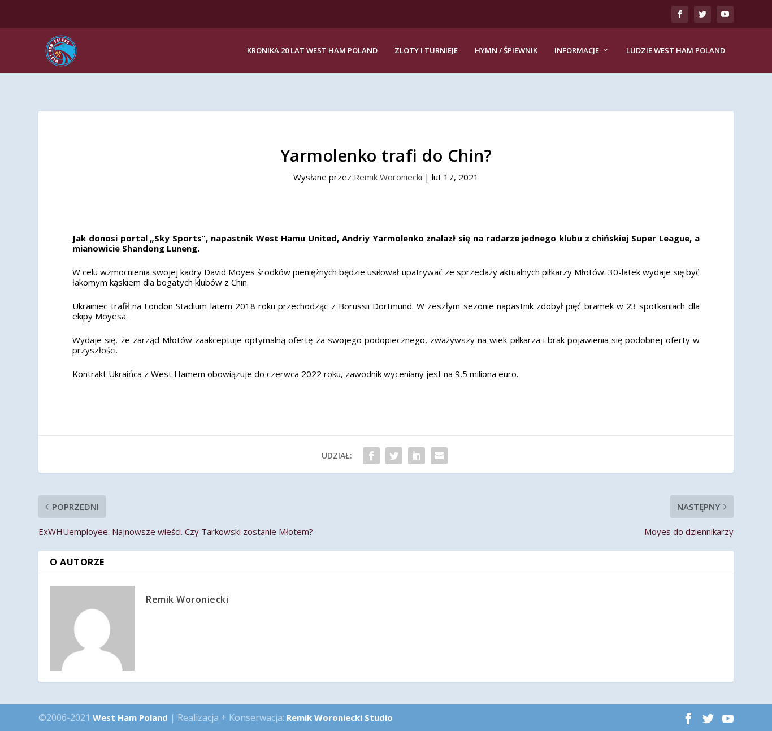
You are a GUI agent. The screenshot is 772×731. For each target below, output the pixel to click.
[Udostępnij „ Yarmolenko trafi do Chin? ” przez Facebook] (371, 455)
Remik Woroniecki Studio (340, 717)
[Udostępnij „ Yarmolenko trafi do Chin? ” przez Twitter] (394, 455)
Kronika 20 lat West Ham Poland (312, 50)
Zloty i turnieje (426, 50)
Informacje (576, 50)
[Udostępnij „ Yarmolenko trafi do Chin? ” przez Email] (439, 455)
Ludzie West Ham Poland (675, 50)
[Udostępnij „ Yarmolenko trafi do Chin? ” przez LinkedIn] (416, 455)
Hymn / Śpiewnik (506, 50)
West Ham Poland (130, 717)
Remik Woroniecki (388, 177)
